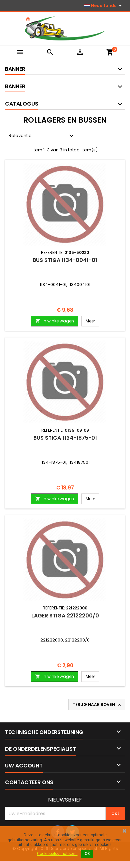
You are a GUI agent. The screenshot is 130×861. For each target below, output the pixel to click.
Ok (87, 853)
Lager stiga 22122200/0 (65, 615)
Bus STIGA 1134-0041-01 (65, 260)
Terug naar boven (97, 705)
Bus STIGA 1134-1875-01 (65, 438)
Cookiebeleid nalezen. (57, 853)
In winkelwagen (54, 321)
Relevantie (42, 136)
